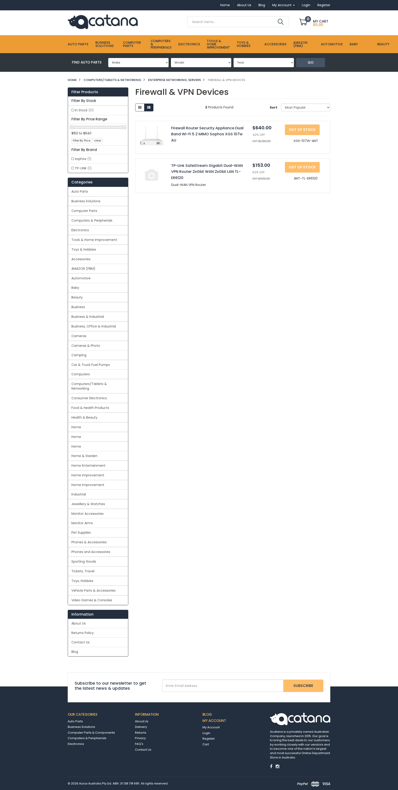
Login (306, 5)
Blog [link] (74, 651)
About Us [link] (78, 623)
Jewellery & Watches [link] (88, 504)
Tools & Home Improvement (218, 44)
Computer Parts (132, 44)
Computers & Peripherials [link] (91, 220)
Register (323, 5)
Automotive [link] (81, 278)
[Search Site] (280, 22)
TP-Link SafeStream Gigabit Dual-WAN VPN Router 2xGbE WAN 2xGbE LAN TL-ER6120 (207, 171)
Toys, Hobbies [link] (82, 581)
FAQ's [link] (139, 744)
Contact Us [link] (80, 642)
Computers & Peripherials (161, 44)
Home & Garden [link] (84, 456)
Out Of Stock (302, 129)
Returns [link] (140, 732)
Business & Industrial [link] (87, 316)
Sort (273, 107)
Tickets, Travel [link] (82, 571)
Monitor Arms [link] (82, 523)
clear (97, 140)
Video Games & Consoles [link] (91, 600)
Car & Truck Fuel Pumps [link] (90, 364)
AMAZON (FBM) (300, 44)
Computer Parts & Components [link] (91, 732)
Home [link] (76, 427)
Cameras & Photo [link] (85, 345)
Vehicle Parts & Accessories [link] (93, 590)
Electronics (189, 44)
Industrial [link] (78, 494)
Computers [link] (80, 374)
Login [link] (206, 733)
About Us (244, 5)
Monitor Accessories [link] (87, 513)
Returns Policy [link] (82, 633)
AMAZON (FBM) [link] (83, 268)
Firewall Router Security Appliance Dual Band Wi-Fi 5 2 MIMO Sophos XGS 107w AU (207, 134)
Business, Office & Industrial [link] (93, 326)
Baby (354, 44)
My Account (282, 5)
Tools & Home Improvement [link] (94, 239)
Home (225, 5)
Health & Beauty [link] (84, 417)
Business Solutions (104, 44)
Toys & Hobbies (243, 44)
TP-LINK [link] (83, 168)
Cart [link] (205, 744)
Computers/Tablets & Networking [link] (89, 386)
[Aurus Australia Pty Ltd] (103, 21)
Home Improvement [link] (87, 475)
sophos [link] (83, 158)
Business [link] (78, 307)
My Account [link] (211, 727)
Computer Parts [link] (84, 210)
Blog (261, 5)
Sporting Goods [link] (83, 561)
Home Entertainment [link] (88, 465)
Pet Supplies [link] (81, 532)
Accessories (275, 44)
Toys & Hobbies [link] (83, 249)
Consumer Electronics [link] (89, 398)
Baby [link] (75, 287)
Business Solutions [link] (85, 201)
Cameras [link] (78, 336)
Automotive (332, 44)
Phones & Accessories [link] (89, 542)
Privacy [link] (140, 738)
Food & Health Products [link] (90, 407)
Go (310, 62)
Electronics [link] (80, 230)
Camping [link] (78, 355)
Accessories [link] (81, 259)
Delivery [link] (141, 727)
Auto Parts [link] (79, 191)
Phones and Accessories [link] (90, 552)
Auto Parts (78, 44)
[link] (271, 766)
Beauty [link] (77, 297)
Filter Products (84, 92)
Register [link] (208, 738)
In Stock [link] (84, 110)
